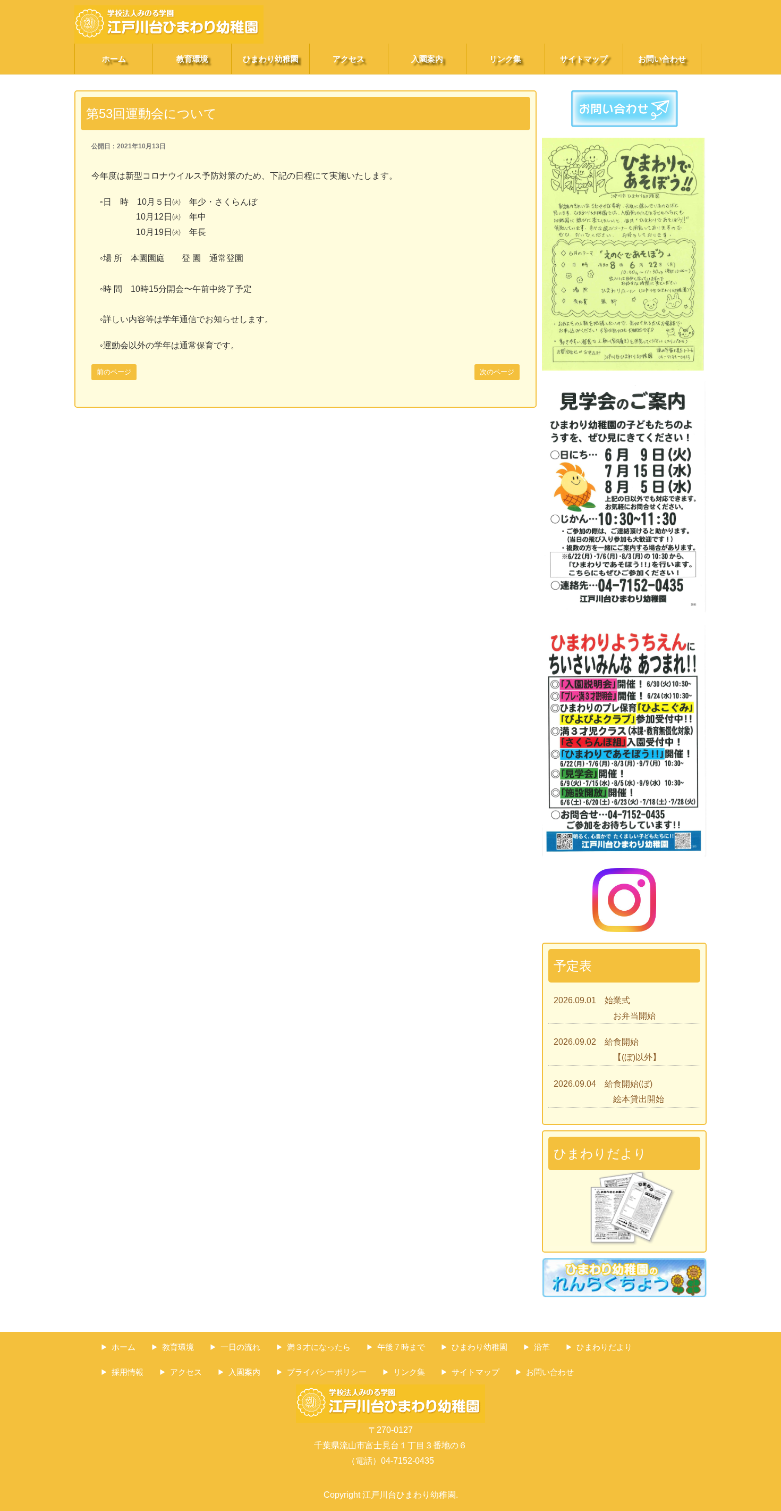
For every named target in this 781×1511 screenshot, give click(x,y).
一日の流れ (240, 1346)
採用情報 (127, 1371)
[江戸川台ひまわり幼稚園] (169, 12)
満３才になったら (319, 1346)
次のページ (497, 372)
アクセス (348, 58)
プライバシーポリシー (327, 1371)
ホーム (114, 58)
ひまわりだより (604, 1346)
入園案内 (427, 58)
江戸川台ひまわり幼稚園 (409, 1494)
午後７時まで (401, 1346)
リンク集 (505, 58)
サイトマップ (584, 58)
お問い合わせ (662, 58)
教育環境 (192, 58)
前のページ (114, 372)
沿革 (542, 1346)
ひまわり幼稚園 (271, 58)
